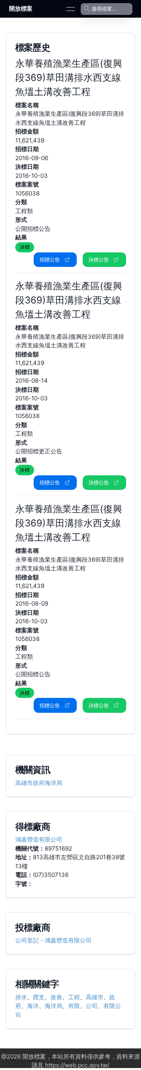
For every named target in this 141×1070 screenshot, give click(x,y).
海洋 (33, 1006)
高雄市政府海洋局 (38, 783)
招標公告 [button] (50, 259)
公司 (92, 1006)
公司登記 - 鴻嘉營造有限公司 (53, 940)
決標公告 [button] (99, 259)
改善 (56, 997)
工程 (74, 997)
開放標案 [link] (21, 8)
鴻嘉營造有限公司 (38, 839)
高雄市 (94, 997)
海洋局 (53, 1006)
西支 (39, 997)
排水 (21, 997)
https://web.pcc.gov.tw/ (77, 1065)
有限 (74, 1006)
